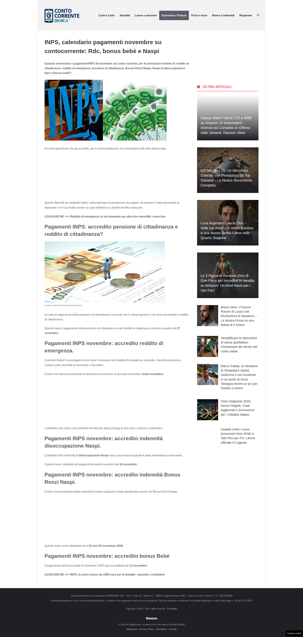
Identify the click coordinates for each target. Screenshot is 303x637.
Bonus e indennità (223, 15)
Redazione (131, 629)
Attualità (125, 15)
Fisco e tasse (199, 15)
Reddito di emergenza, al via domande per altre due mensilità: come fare (118, 216)
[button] (258, 15)
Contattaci (172, 608)
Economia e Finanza (174, 15)
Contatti (173, 629)
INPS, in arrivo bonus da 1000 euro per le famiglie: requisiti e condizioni (116, 574)
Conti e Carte (107, 15)
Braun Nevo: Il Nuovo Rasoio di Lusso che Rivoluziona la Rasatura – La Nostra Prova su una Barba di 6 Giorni (239, 316)
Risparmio (245, 15)
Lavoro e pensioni (146, 15)
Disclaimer (161, 629)
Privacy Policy (146, 629)
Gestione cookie (294, 633)
